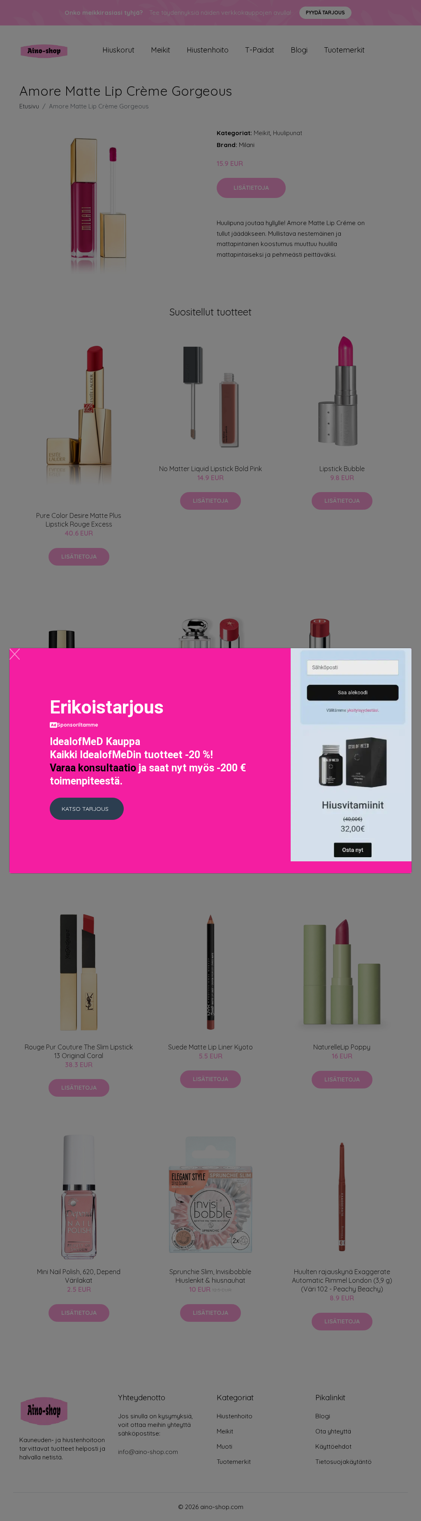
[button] (87, 809)
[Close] (14, 654)
